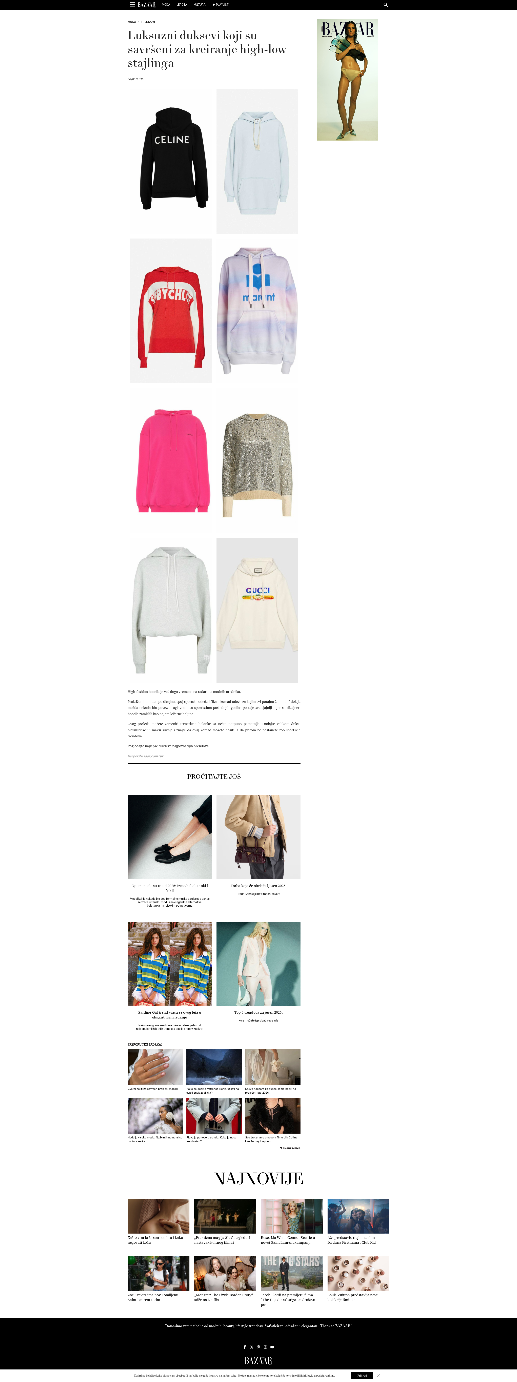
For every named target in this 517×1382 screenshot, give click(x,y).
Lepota (182, 4)
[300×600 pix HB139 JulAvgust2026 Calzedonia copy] (347, 80)
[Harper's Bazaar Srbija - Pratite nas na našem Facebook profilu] (244, 1347)
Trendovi (148, 21)
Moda (166, 4)
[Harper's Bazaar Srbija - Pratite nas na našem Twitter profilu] (251, 1347)
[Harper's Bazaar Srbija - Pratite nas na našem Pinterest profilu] (258, 1347)
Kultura (200, 4)
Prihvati (362, 1375)
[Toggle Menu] (132, 4)
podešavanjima (325, 1375)
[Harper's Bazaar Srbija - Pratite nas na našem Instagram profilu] (265, 1347)
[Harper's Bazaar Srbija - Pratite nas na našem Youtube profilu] (272, 1347)
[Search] (386, 5)
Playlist (222, 4)
